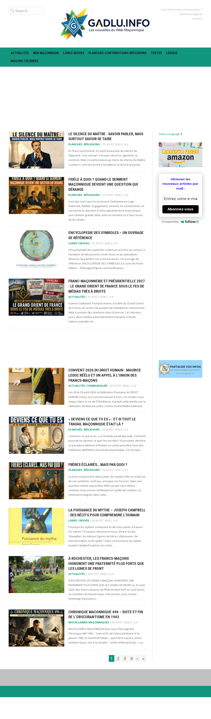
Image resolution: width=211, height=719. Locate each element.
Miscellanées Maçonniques (88, 622)
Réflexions (92, 144)
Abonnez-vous (180, 209)
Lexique (172, 53)
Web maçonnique (46, 53)
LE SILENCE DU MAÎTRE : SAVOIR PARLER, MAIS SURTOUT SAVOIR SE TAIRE (105, 136)
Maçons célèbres (24, 61)
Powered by (170, 221)
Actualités (20, 53)
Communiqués (97, 385)
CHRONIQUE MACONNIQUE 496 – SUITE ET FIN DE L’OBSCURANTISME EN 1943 (105, 614)
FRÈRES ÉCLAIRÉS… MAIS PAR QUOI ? (97, 464)
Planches (75, 144)
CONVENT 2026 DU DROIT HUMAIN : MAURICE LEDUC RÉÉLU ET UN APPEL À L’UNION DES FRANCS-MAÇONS (104, 375)
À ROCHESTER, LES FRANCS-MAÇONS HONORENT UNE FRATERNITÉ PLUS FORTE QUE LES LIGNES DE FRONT (106, 563)
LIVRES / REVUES (78, 243)
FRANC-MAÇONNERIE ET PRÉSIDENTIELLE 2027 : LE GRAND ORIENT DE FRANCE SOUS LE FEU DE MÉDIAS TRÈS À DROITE (106, 286)
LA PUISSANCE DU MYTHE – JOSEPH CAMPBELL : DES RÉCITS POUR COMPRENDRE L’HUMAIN (106, 513)
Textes (156, 53)
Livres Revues (73, 53)
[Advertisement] (105, 95)
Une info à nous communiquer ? (181, 9)
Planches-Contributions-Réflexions (117, 53)
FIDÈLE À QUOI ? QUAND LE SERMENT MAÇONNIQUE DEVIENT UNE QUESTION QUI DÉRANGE (103, 184)
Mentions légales (191, 14)
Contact (197, 18)
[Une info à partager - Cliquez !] (181, 369)
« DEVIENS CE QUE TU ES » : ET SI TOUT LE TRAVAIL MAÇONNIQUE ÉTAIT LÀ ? (102, 422)
